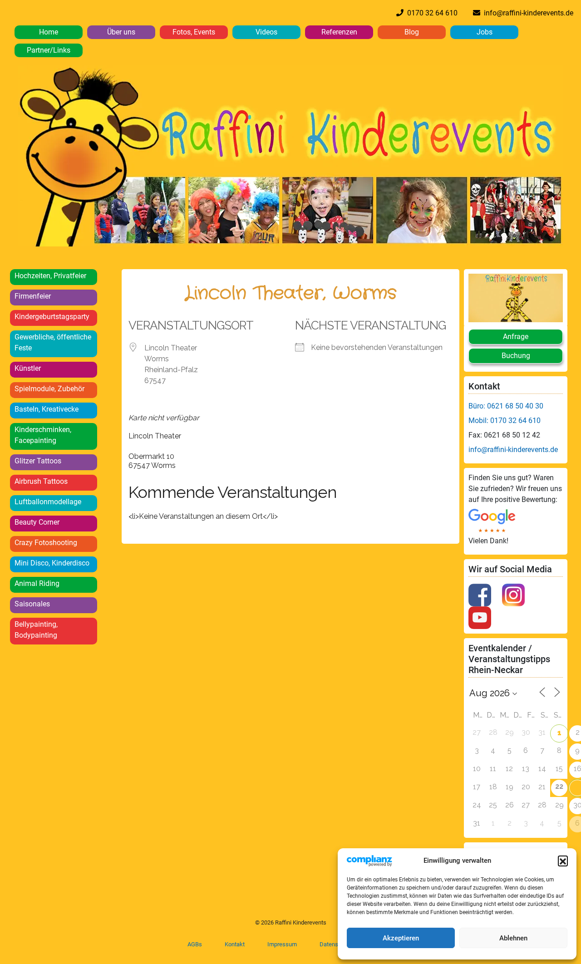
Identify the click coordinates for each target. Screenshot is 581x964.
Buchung (516, 355)
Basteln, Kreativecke (47, 409)
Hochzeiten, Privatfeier (50, 275)
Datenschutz (336, 944)
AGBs (194, 944)
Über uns (121, 32)
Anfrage (515, 336)
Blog (411, 32)
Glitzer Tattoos (38, 461)
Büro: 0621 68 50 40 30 (505, 406)
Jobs (484, 32)
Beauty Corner (37, 522)
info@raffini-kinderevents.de (526, 13)
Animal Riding (37, 583)
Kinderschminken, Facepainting (43, 435)
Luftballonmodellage (48, 501)
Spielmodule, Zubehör (49, 388)
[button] (562, 860)
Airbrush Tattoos (41, 481)
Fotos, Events (193, 32)
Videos (266, 32)
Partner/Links (48, 50)
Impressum (282, 944)
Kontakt (235, 944)
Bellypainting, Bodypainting (36, 629)
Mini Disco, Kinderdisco (52, 563)
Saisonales (32, 604)
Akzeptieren (401, 938)
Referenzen (339, 32)
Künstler (28, 368)
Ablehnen (513, 938)
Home (48, 32)
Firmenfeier (33, 296)
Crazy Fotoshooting (46, 542)
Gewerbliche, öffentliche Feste (53, 342)
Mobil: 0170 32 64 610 (504, 420)
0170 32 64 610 (431, 13)
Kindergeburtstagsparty (52, 316)
